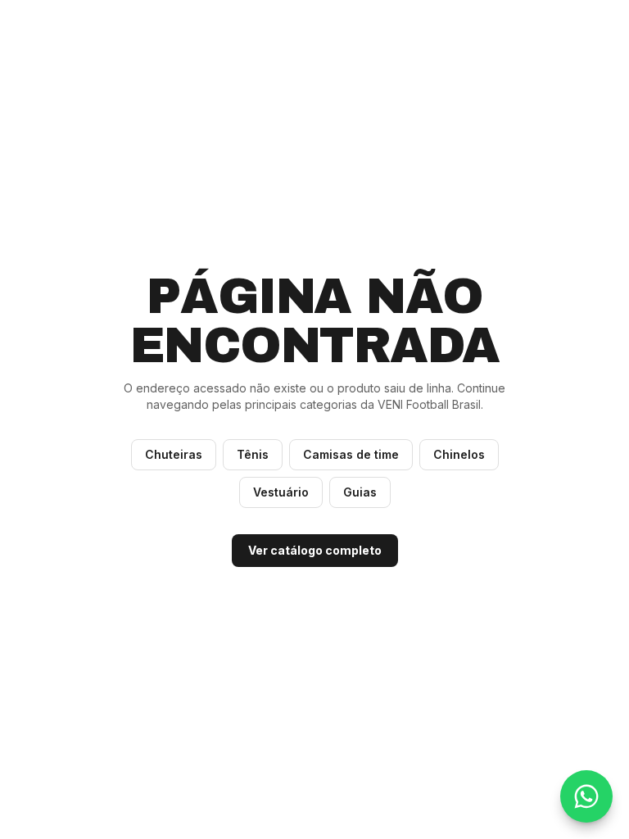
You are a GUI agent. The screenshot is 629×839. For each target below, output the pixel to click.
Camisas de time (351, 454)
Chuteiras (173, 454)
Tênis (253, 454)
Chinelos (459, 454)
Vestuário (281, 492)
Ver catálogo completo (315, 550)
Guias (360, 492)
